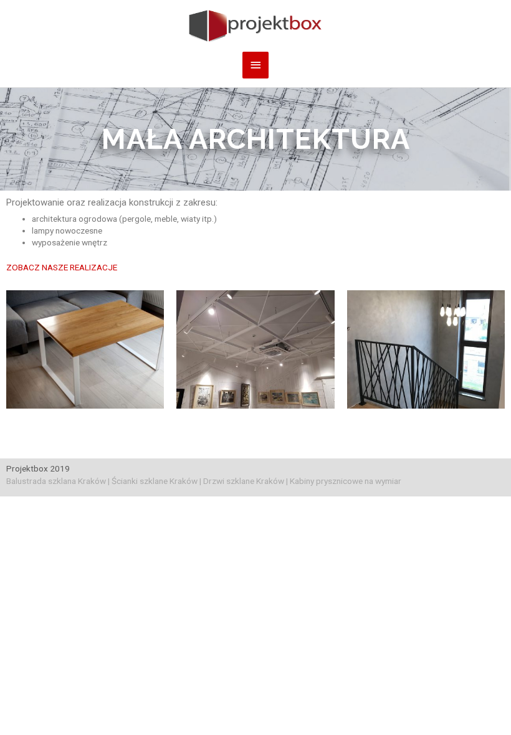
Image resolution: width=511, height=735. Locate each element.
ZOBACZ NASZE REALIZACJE (61, 267)
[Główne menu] (255, 65)
